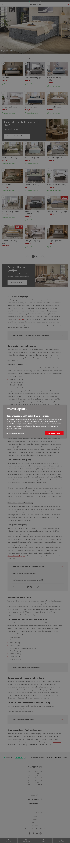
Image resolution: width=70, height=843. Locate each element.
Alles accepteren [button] (54, 433)
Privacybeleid (17, 428)
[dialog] (35, 421)
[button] (15, 433)
